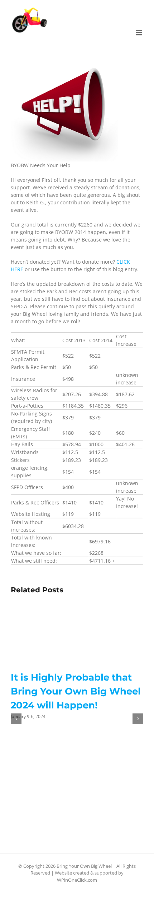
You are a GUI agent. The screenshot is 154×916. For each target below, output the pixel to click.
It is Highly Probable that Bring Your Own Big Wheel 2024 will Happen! (76, 691)
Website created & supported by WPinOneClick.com (89, 876)
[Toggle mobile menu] (139, 32)
